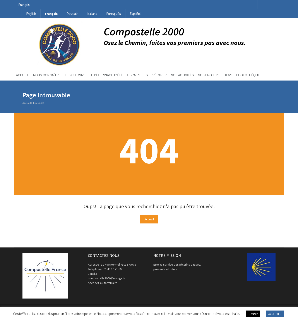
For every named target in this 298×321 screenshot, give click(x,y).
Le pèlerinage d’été (106, 75)
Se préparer (156, 75)
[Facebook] (261, 4)
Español (135, 14)
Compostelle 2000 (144, 31)
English (31, 14)
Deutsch (72, 14)
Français (24, 5)
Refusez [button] (253, 314)
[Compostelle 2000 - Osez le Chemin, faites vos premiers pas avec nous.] (58, 65)
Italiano (92, 14)
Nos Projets (208, 75)
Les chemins (75, 75)
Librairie (134, 75)
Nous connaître (47, 75)
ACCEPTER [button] (274, 314)
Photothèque (248, 75)
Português (113, 14)
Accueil (22, 75)
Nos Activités (182, 75)
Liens (227, 75)
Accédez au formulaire (102, 283)
